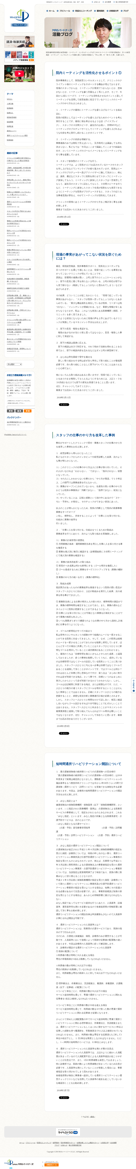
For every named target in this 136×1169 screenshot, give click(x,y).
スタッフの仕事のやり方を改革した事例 (85, 435)
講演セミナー (11, 131)
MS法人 (9, 99)
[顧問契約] (99, 11)
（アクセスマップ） (51, 1162)
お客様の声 (105, 1143)
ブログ (56, 1145)
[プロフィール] (63, 11)
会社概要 (108, 2)
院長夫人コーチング (44, 1143)
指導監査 (10, 126)
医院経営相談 (11, 117)
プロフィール (30, 1143)
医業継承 (10, 108)
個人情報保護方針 (122, 2)
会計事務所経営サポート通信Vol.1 (19, 422)
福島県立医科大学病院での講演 (18, 288)
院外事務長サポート (68, 1143)
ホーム (21, 1143)
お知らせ (97, 2)
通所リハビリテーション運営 (17, 135)
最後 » (93, 1117)
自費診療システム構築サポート (88, 1143)
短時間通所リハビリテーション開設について (88, 764)
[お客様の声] (112, 11)
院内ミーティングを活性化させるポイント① (89, 73)
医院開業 (10, 122)
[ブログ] (125, 11)
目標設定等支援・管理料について (19, 349)
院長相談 (10, 140)
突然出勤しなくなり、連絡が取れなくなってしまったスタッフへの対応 (19, 182)
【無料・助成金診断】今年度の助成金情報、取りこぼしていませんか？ (19, 170)
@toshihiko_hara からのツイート (15, 435)
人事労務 (10, 104)
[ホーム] (50, 11)
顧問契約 (56, 1143)
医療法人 (10, 113)
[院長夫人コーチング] (82, 11)
